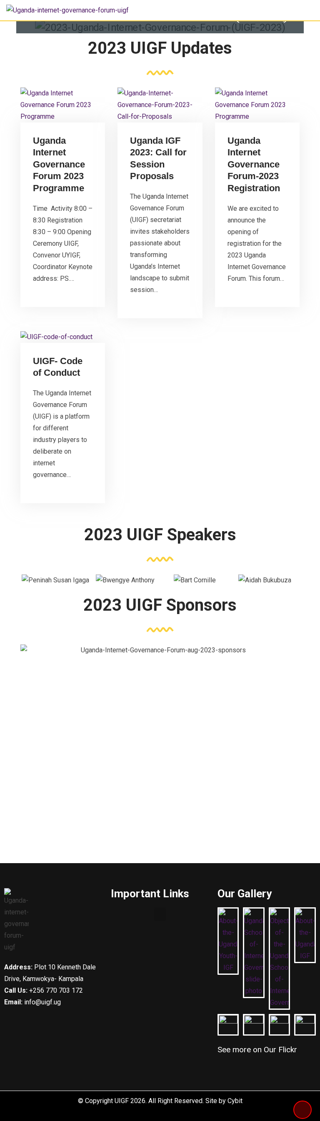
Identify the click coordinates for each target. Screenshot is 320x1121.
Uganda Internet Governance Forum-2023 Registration (254, 164)
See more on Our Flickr (257, 1049)
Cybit (235, 1101)
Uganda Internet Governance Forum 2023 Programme (59, 164)
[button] (160, 914)
